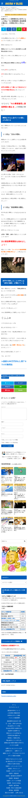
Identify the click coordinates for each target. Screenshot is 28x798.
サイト (3, 433)
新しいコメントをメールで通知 (10, 439)
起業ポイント (5, 377)
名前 (2, 421)
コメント (3, 407)
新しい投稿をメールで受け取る (10, 442)
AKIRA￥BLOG (14, 3)
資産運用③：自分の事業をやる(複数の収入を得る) (13, 375)
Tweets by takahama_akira (8, 696)
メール (3, 427)
